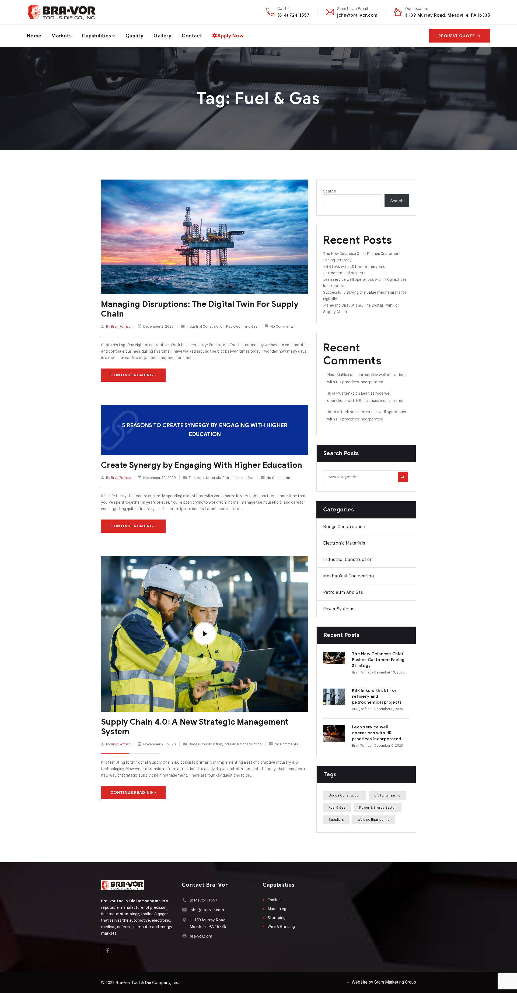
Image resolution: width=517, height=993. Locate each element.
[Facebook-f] (107, 950)
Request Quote (456, 36)
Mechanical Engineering (348, 575)
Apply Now (230, 36)
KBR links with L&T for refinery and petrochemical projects (377, 696)
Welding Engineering (374, 819)
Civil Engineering (387, 795)
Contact (192, 36)
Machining (277, 908)
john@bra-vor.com (357, 15)
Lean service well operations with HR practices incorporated (376, 733)
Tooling (274, 899)
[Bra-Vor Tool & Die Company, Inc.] (61, 12)
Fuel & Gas (337, 807)
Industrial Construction (206, 326)
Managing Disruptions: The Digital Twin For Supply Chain (200, 309)
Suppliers (336, 819)
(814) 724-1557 (293, 15)
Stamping (276, 917)
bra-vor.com (201, 936)
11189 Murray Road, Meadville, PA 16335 (447, 15)
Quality (134, 36)
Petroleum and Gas (241, 326)
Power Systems (338, 608)
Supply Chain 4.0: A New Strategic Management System (194, 727)
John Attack (338, 411)
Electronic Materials (205, 477)
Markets (61, 36)
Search (329, 191)
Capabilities (96, 36)
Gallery (162, 36)
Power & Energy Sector (377, 807)
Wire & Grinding (281, 926)
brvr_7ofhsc (121, 326)
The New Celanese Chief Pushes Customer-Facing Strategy (378, 659)
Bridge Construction (205, 744)
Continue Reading (131, 375)
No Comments (282, 326)
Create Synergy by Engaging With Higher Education (201, 465)
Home (34, 36)
